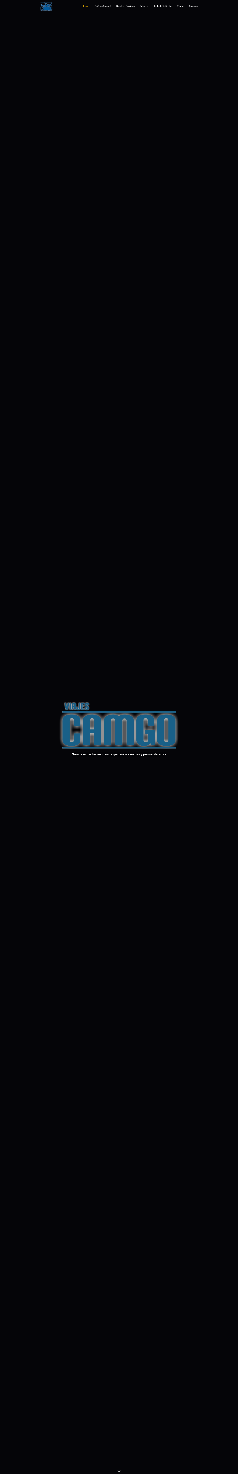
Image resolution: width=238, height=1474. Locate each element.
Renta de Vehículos (162, 6)
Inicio (85, 6)
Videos (180, 6)
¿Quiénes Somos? (102, 6)
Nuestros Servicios (125, 6)
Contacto (193, 6)
